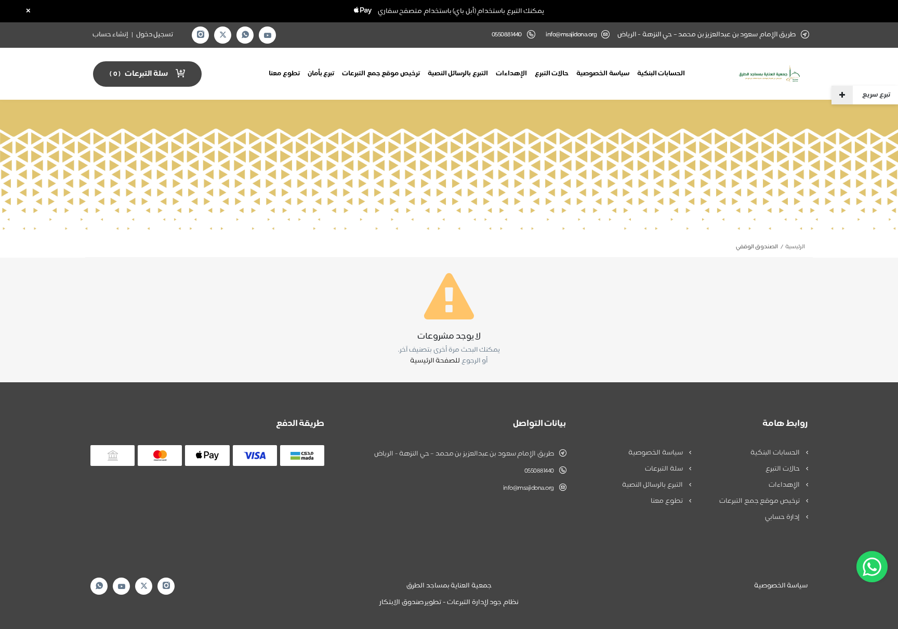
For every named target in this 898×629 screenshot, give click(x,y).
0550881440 (539, 471)
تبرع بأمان (321, 73)
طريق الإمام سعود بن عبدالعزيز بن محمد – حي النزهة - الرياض (464, 454)
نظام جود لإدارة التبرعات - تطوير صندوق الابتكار (449, 602)
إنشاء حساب (111, 35)
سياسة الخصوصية (602, 73)
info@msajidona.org (571, 35)
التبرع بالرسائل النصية (458, 73)
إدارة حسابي (783, 517)
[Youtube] (267, 35)
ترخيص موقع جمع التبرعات (381, 73)
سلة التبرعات (664, 469)
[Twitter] (223, 35)
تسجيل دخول (155, 35)
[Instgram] (200, 35)
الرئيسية (795, 247)
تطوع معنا (284, 73)
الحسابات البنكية (661, 73)
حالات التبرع (552, 73)
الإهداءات (511, 73)
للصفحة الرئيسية (435, 361)
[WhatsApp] (245, 35)
